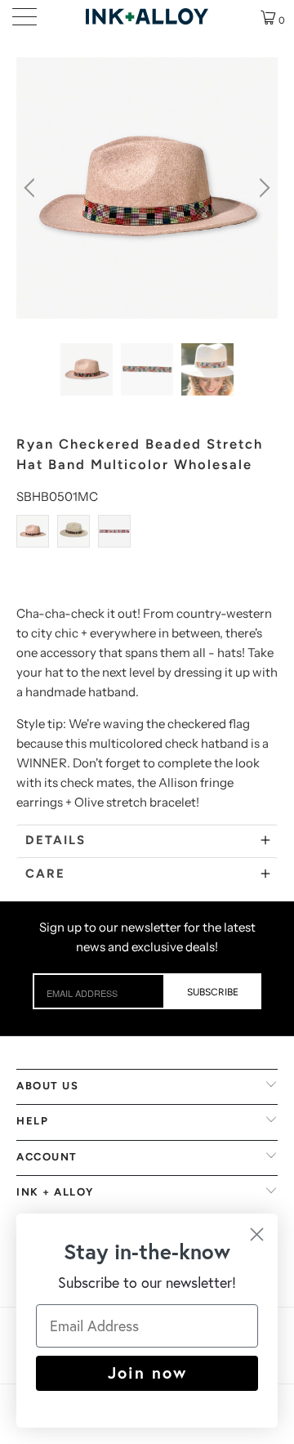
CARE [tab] (45, 873)
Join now (147, 1372)
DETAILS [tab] (55, 840)
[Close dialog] (257, 1234)
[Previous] (32, 188)
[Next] (262, 188)
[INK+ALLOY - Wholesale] (147, 16)
